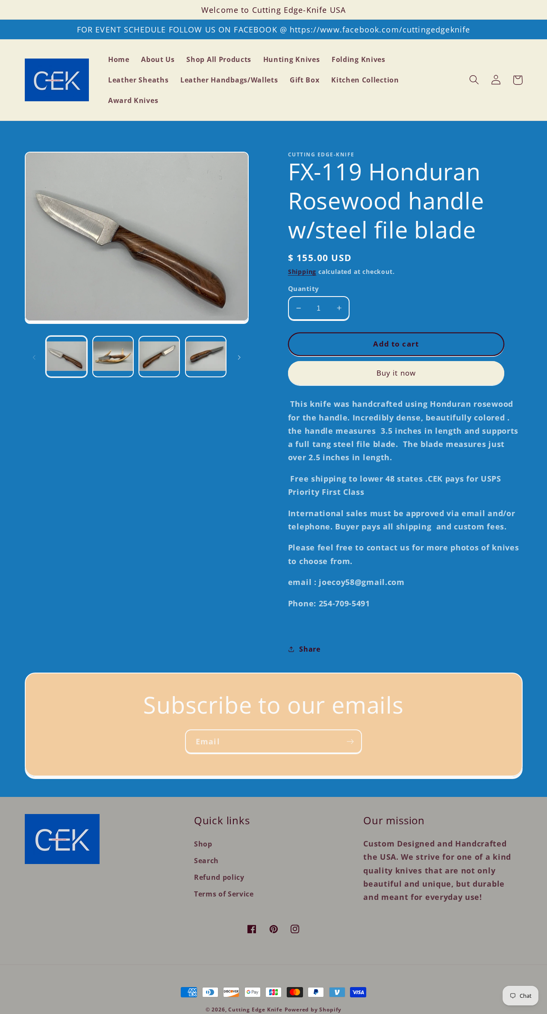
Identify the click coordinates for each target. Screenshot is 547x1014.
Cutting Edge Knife (255, 1009)
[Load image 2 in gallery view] (113, 357)
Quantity (303, 288)
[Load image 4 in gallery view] (205, 357)
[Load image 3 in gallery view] (159, 357)
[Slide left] (34, 356)
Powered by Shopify (313, 1009)
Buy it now (396, 373)
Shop (203, 844)
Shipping (302, 271)
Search (206, 860)
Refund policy (219, 877)
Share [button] (309, 649)
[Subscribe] (350, 741)
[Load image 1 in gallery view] (66, 357)
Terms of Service (224, 894)
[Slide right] (239, 356)
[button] (474, 80)
